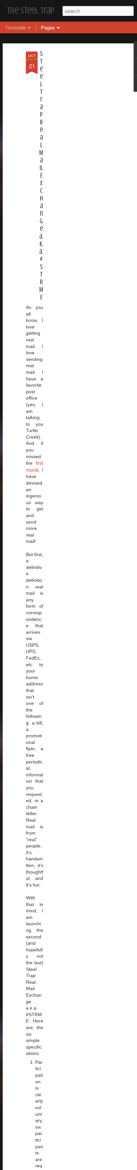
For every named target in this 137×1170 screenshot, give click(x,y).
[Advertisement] (80, 156)
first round (34, 466)
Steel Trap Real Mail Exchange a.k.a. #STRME (41, 175)
